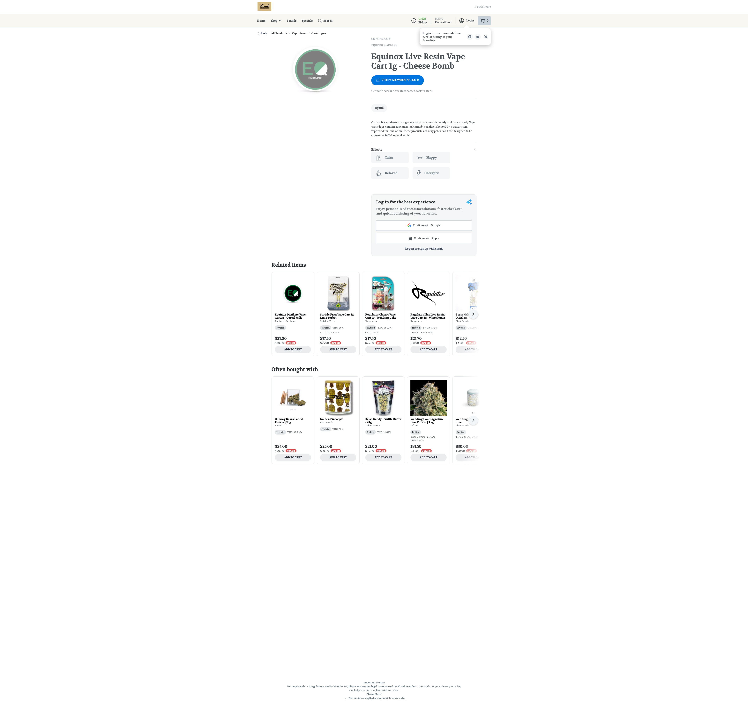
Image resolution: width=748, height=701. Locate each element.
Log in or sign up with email (424, 248)
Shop (274, 20)
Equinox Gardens (384, 45)
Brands (291, 20)
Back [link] (264, 33)
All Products (279, 33)
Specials (307, 20)
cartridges (318, 33)
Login (470, 20)
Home (261, 20)
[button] (423, 149)
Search (327, 20)
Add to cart (293, 349)
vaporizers (299, 33)
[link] (379, 108)
